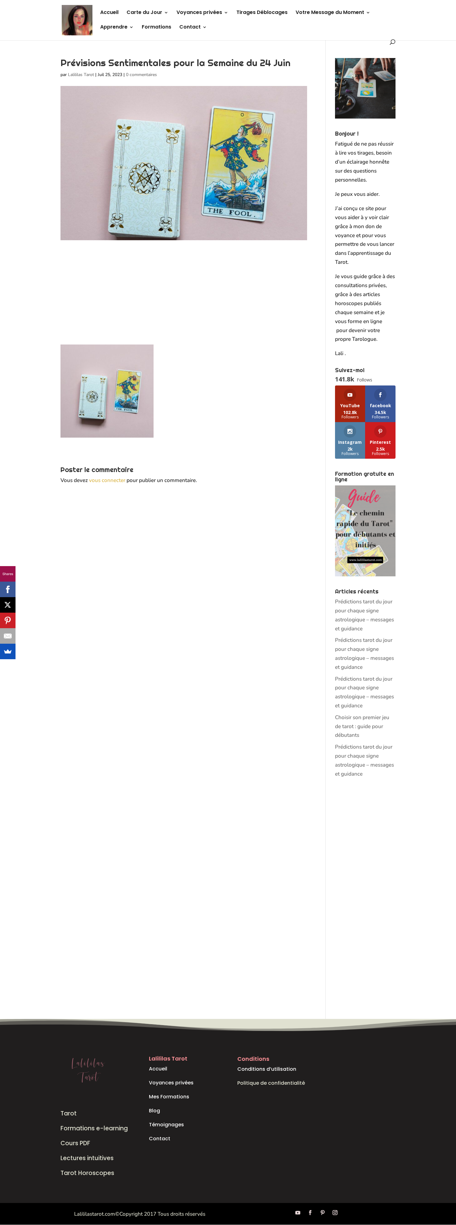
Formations (156, 27)
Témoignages (166, 1124)
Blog (154, 1110)
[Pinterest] (8, 620)
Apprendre (113, 27)
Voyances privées (199, 13)
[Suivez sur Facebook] (310, 1213)
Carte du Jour (144, 13)
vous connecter (107, 480)
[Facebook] (8, 589)
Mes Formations (169, 1096)
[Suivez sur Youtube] (298, 1213)
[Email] (8, 636)
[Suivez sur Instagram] (335, 1213)
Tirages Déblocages (262, 13)
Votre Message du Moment (330, 13)
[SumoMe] (8, 651)
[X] (8, 605)
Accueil (109, 13)
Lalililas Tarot (81, 75)
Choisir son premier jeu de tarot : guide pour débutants (362, 726)
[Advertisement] (183, 298)
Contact (190, 27)
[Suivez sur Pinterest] (323, 1213)
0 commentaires (141, 75)
